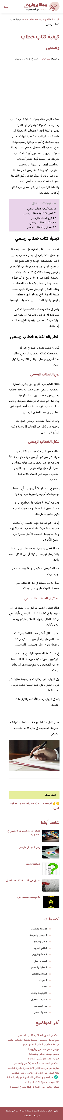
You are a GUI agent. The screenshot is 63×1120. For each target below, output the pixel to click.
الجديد (27, 7)
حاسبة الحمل (40, 1013)
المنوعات (42, 980)
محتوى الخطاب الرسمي (39, 227)
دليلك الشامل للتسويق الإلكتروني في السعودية (24, 833)
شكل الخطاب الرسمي (40, 222)
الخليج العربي (40, 948)
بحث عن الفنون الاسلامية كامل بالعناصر (39, 1035)
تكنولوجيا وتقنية (39, 993)
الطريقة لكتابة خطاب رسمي (38, 213)
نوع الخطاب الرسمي (41, 218)
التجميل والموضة (38, 935)
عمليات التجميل (39, 1000)
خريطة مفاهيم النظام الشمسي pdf (41, 1044)
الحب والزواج (40, 942)
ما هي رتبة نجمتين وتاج (28, 897)
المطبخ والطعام (39, 967)
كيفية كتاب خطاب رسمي (40, 208)
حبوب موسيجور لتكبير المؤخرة (43, 1058)
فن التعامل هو (33, 864)
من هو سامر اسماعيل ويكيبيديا (43, 1049)
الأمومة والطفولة (38, 929)
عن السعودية (40, 1006)
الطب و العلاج (40, 961)
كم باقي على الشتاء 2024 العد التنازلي (23, 880)
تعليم (44, 987)
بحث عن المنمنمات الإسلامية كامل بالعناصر (36, 1063)
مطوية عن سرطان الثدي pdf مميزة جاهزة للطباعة (33, 1068)
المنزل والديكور (39, 974)
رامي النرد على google (29, 847)
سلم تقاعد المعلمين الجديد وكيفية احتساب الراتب (33, 1040)
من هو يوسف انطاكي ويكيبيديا (44, 1054)
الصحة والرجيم (39, 955)
